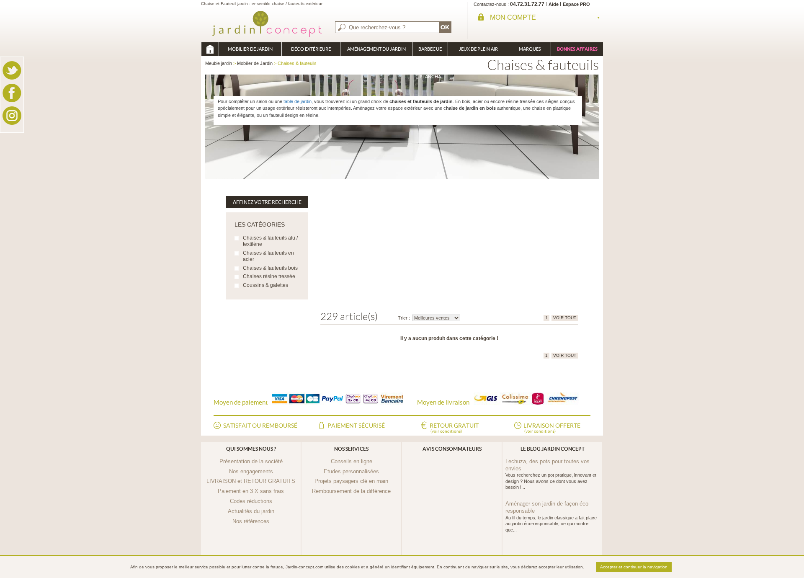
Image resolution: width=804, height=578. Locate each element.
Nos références (250, 521)
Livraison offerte (551, 428)
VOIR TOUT (564, 317)
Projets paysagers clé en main (351, 481)
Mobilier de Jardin (250, 49)
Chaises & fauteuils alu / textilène (270, 241)
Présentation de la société (251, 461)
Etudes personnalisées (351, 471)
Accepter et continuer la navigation (633, 567)
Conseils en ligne (351, 461)
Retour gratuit (454, 428)
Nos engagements (251, 471)
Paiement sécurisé (356, 425)
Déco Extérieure (311, 49)
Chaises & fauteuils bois (270, 268)
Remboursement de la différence (351, 491)
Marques (530, 49)
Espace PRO (576, 4)
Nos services (351, 449)
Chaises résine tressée (269, 276)
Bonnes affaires (577, 49)
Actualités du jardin (251, 511)
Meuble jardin (210, 49)
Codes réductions (251, 501)
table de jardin (297, 101)
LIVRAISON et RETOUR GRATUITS (250, 481)
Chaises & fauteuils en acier (268, 256)
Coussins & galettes (265, 285)
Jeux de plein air (478, 49)
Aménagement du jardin (376, 49)
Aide (554, 4)
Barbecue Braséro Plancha (430, 51)
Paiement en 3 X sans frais (251, 491)
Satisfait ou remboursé (260, 425)
